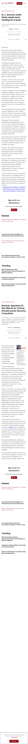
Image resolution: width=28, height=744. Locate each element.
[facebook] (9, 39)
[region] (14, 738)
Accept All (14, 741)
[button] (3, 3)
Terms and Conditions (9, 191)
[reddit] (16, 39)
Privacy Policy (21, 191)
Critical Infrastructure (8, 11)
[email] (19, 39)
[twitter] (14, 39)
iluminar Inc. (17, 327)
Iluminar (10, 427)
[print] (25, 39)
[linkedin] (11, 39)
